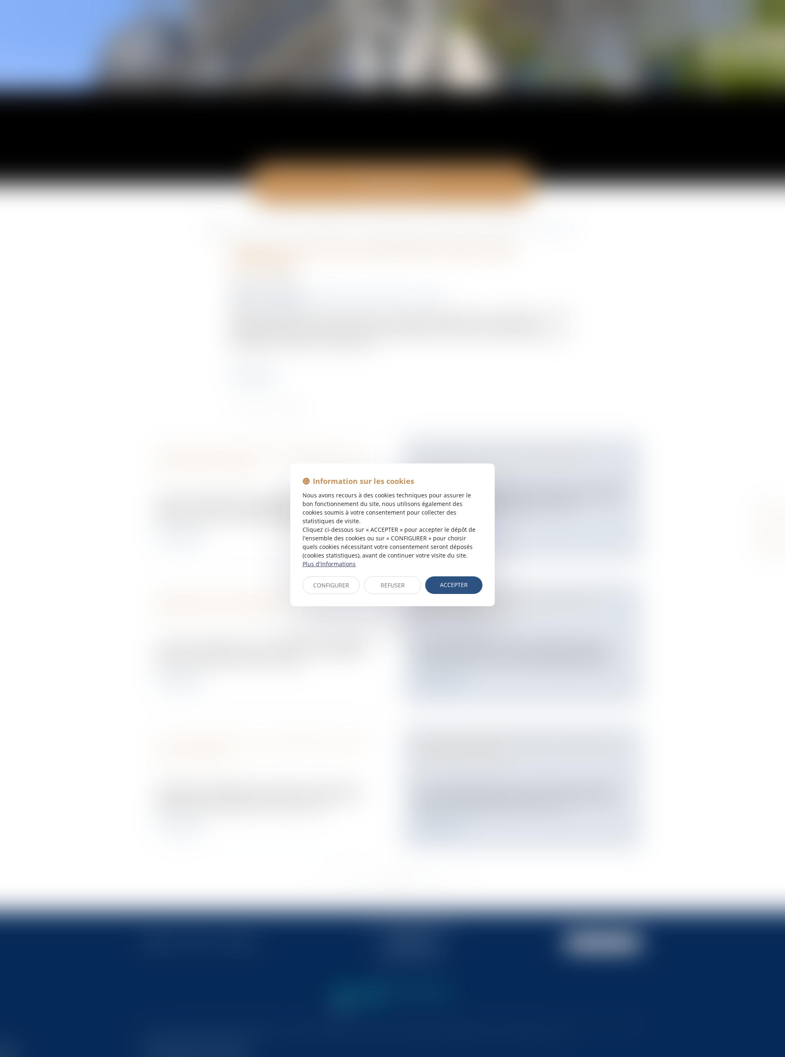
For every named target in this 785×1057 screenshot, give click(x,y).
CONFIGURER (331, 585)
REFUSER (393, 585)
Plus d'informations (329, 564)
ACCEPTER (454, 585)
